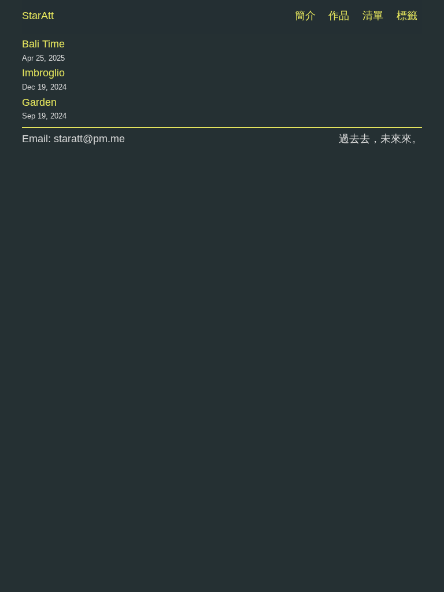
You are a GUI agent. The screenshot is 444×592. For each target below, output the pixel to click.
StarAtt (43, 15)
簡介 (305, 15)
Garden (39, 102)
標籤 (407, 15)
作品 (338, 15)
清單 (372, 15)
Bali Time (43, 44)
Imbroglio (43, 73)
